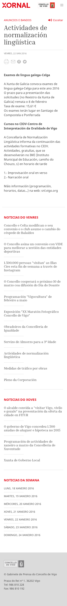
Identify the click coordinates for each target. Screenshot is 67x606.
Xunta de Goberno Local (22, 460)
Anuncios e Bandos (17, 20)
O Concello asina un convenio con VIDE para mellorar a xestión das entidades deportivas (33, 247)
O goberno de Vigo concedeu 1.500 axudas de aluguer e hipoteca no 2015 (32, 428)
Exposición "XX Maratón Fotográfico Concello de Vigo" (31, 313)
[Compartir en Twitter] (25, 62)
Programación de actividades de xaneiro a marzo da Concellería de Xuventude (29, 445)
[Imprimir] (6, 62)
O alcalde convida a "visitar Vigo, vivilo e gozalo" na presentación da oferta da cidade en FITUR (33, 411)
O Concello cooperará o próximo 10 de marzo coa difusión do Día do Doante (32, 283)
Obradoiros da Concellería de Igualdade (26, 328)
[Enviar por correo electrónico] (13, 62)
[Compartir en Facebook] (19, 62)
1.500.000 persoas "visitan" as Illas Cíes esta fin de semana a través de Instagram (30, 266)
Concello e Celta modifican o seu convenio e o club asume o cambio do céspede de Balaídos (32, 228)
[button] (62, 5)
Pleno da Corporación (20, 380)
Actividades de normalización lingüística (26, 355)
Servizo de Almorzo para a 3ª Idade (30, 342)
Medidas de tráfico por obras (25, 368)
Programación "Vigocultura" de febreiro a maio (28, 298)
